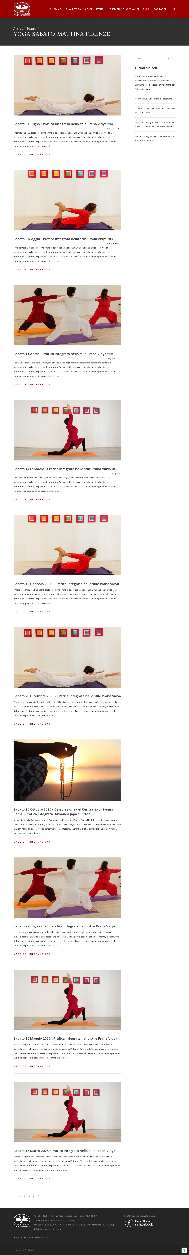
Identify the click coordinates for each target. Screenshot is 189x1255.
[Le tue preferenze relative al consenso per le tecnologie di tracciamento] (184, 1250)
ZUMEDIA (29, 1250)
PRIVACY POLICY (22, 1237)
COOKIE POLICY (40, 1237)
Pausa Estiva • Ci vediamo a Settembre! (153, 98)
